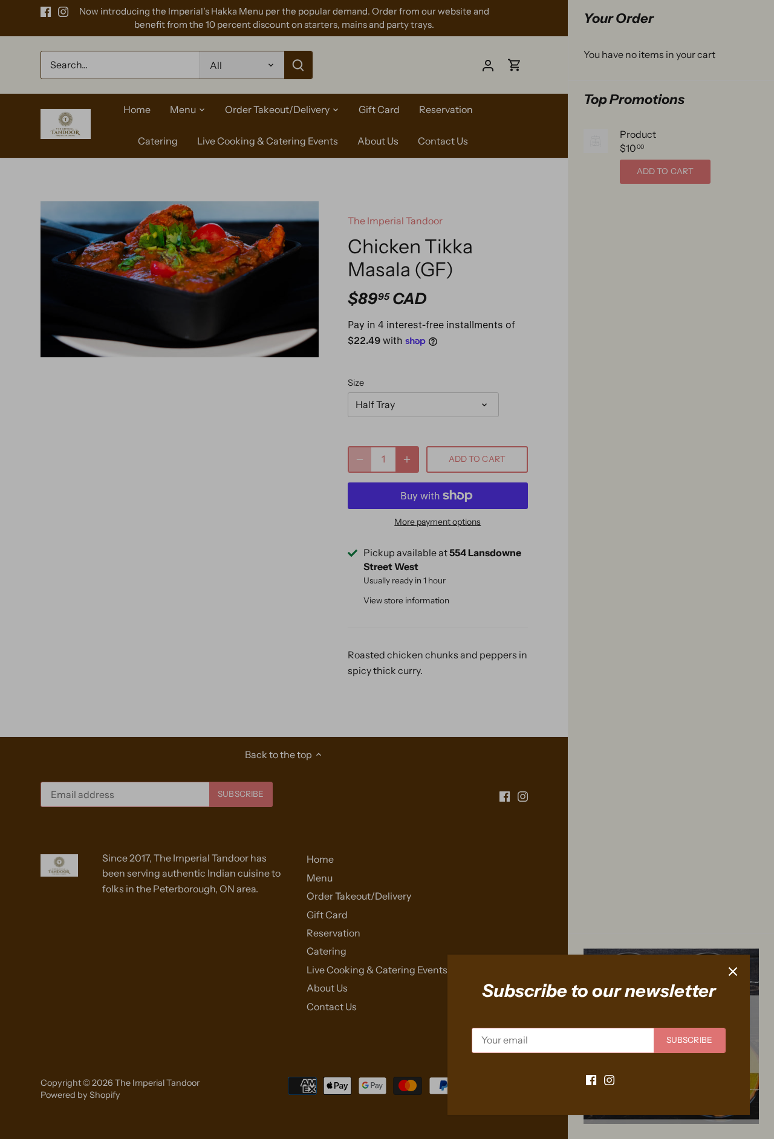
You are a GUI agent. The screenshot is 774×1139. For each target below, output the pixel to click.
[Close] (733, 971)
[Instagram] (609, 1079)
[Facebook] (591, 1079)
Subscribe (689, 1040)
